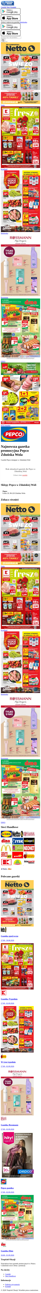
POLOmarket (5, 425)
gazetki (24, 475)
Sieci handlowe (10, 1276)
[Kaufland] (20, 167)
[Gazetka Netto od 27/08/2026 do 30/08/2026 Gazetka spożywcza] (17, 926)
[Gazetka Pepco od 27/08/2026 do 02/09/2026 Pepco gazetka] (17, 1178)
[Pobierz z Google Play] (10, 14)
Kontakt (13, 7)
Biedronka (23, 22)
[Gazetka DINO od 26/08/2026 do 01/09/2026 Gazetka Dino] (17, 1241)
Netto (3, 105)
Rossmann (4, 297)
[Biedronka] (20, 231)
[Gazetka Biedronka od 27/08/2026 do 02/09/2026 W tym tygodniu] (17, 1052)
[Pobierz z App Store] (10, 20)
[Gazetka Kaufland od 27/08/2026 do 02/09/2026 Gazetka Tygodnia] (17, 989)
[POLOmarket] (20, 423)
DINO (3, 361)
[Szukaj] (3, 40)
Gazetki (3, 7)
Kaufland (4, 169)
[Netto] (20, 103)
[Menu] (6, 41)
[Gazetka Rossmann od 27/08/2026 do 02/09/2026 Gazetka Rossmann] (17, 1115)
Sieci (8, 7)
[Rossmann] (20, 295)
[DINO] (20, 359)
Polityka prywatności (12, 1284)
